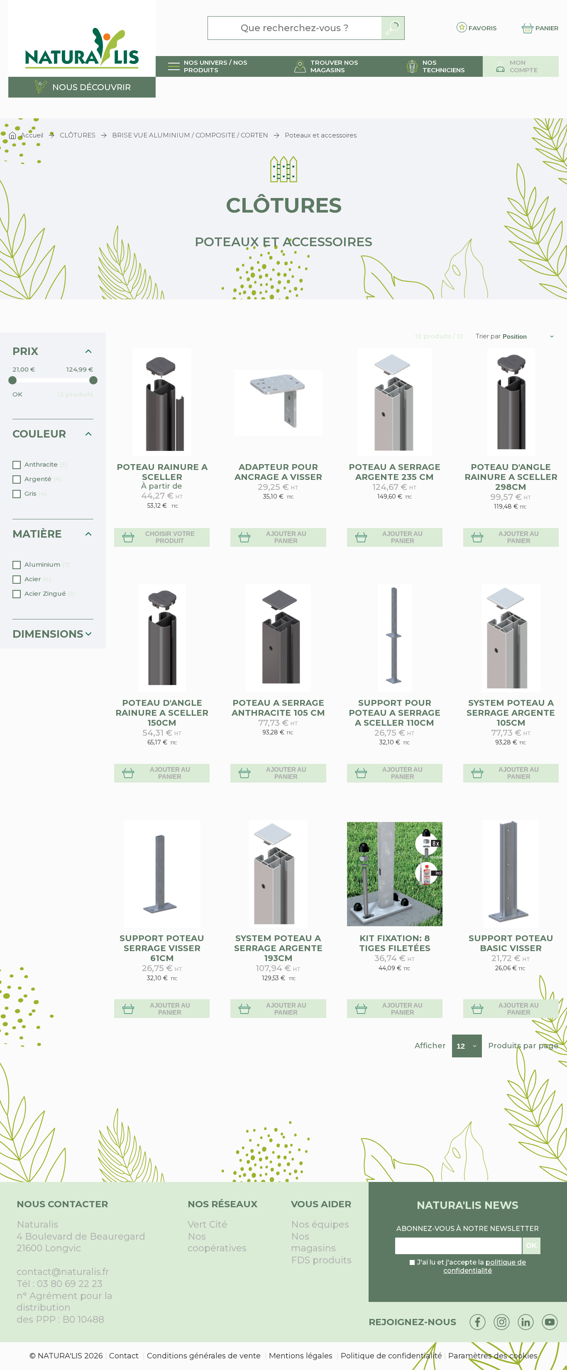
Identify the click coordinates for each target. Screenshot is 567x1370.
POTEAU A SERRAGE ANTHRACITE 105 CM (278, 708)
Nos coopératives (217, 1242)
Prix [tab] (25, 351)
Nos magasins (313, 1242)
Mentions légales (300, 1355)
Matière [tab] (37, 534)
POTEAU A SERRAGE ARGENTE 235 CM (394, 472)
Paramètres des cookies (493, 1355)
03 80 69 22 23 (70, 1283)
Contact (124, 1355)
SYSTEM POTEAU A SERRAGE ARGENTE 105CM (511, 713)
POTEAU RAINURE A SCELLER (162, 472)
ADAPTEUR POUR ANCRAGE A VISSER (278, 472)
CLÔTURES (77, 135)
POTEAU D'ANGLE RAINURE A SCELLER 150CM (161, 713)
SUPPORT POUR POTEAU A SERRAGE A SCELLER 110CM (394, 713)
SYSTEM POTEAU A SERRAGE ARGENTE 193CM (278, 948)
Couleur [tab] (39, 434)
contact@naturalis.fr (63, 1271)
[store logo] (82, 38)
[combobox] (294, 28)
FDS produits (321, 1260)
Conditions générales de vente (204, 1355)
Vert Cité (207, 1224)
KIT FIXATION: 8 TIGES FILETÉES (394, 943)
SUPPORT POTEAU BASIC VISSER (511, 943)
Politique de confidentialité (391, 1355)
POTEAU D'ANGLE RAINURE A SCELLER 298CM (510, 477)
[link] (218, 66)
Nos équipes (320, 1224)
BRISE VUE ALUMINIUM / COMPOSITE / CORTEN (190, 135)
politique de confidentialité (484, 1266)
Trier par (488, 336)
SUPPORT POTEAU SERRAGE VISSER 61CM (162, 948)
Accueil (32, 135)
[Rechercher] (392, 28)
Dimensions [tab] (47, 634)
